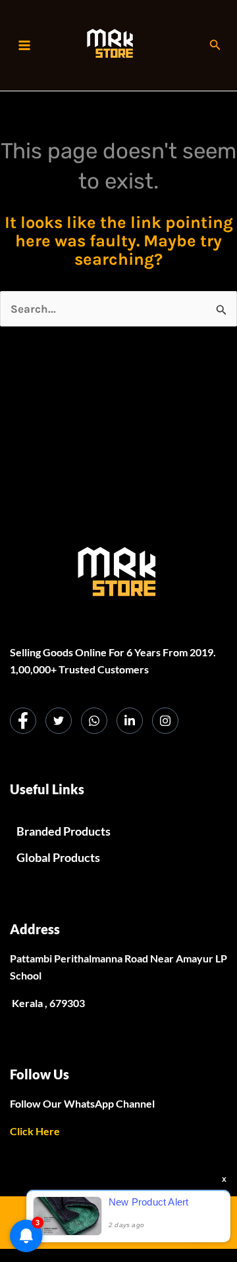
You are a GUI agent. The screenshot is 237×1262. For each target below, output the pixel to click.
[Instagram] (165, 721)
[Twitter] (58, 721)
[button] (215, 45)
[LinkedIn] (130, 721)
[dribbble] (94, 721)
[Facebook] (23, 721)
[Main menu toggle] (24, 45)
